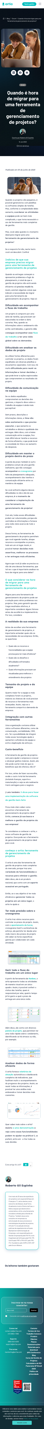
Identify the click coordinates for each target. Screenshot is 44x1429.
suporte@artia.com (13, 1344)
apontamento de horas (22, 925)
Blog (8, 18)
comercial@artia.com (13, 1331)
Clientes (33, 1339)
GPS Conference (34, 1352)
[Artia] (6, 3)
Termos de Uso (34, 1331)
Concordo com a (23, 1316)
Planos (34, 1342)
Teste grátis (29, 4)
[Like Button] (25, 1164)
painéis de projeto (13, 1031)
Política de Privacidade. (31, 1418)
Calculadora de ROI (34, 1363)
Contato (33, 1328)
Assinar (34, 1310)
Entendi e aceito (22, 1423)
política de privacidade (29, 1316)
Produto (33, 1336)
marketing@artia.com (13, 1352)
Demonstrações (33, 1344)
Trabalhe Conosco (33, 1334)
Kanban (32, 978)
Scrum (14, 18)
